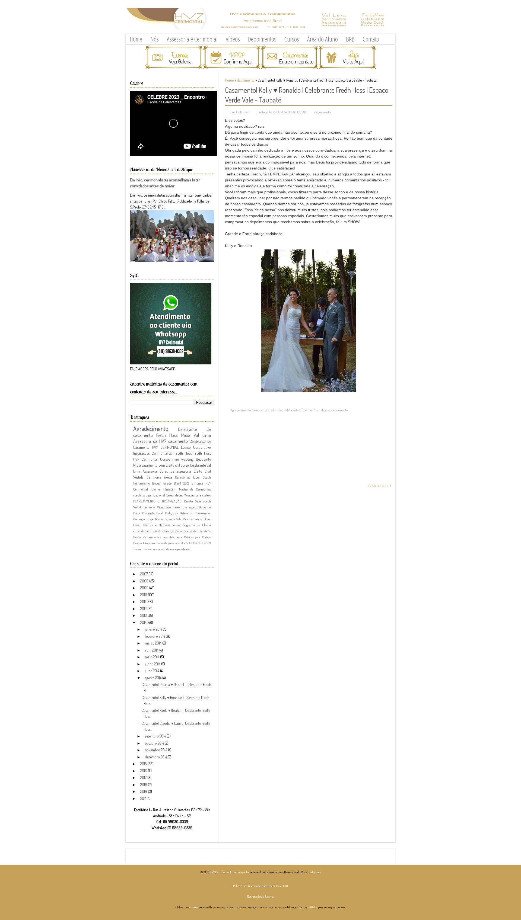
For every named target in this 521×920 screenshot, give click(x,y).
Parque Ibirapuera (144, 543)
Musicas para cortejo (197, 495)
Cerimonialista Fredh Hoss (172, 453)
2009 (144, 587)
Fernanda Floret (200, 519)
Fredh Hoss (202, 453)
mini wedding (182, 459)
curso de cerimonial (146, 531)
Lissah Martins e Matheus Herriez (156, 525)
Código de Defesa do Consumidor (188, 513)
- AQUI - (312, 907)
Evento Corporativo (196, 447)
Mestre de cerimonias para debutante (157, 537)
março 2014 (153, 643)
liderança (167, 531)
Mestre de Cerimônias (195, 489)
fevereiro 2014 (155, 636)
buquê (147, 549)
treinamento (141, 483)
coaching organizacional (149, 495)
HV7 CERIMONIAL (165, 447)
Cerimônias (182, 477)
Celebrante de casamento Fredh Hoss (172, 432)
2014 (143, 622)
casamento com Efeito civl (161, 465)
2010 (144, 594)
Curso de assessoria (175, 471)
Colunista (148, 513)
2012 (143, 608)
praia (178, 531)
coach (207, 501)
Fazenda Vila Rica (177, 519)
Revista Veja (192, 501)
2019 (144, 791)
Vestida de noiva (147, 477)
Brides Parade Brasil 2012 (170, 483)
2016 (144, 770)
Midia (185, 435)
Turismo (138, 549)
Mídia (137, 465)
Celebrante (198, 465)
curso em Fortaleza (163, 549)
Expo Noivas (155, 519)
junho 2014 (153, 664)
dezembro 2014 (156, 757)
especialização (183, 549)
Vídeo (160, 507)
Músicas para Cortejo (197, 537)
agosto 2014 (153, 677)
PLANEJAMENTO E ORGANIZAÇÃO (157, 501)
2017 (143, 777)
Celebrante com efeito (197, 531)
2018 (144, 784)
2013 (144, 615)
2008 (144, 581)
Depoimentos (262, 38)
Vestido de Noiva (144, 507)
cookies (193, 907)
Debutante (203, 459)
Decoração (139, 519)
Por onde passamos (168, 543)
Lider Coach (202, 477)
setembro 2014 (156, 736)
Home (136, 38)
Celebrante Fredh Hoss (267, 410)
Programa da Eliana (196, 525)
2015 (143, 763)
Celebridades (174, 495)
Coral (159, 513)
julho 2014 (152, 670)
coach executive (176, 507)
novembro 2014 (156, 750)
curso (185, 465)
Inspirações (141, 453)
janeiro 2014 (154, 629)
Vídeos (233, 38)
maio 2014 (152, 657)
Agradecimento (240, 410)
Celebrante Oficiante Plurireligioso (307, 410)
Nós (154, 38)
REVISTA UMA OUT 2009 (195, 543)
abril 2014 (152, 650)
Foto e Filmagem (163, 489)
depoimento (246, 80)
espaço (193, 507)
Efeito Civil (202, 471)
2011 (143, 601)
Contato (371, 38)
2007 (144, 574)
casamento (178, 441)
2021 (143, 798)
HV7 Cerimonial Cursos (151, 459)
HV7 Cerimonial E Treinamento (229, 872)
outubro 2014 (155, 743)
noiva (168, 477)
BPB (350, 38)
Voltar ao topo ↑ (380, 485)
